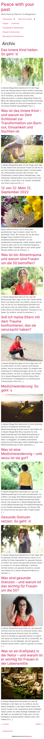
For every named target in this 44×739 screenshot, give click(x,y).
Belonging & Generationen (13, 36)
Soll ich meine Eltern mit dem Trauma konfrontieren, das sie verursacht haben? (20, 323)
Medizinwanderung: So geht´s (19, 388)
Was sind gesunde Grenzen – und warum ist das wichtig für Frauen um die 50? (21, 584)
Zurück (5, 724)
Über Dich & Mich (25, 19)
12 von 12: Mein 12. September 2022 (16, 190)
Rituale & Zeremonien (11, 32)
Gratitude (15, 23)
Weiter (39, 724)
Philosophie (7, 19)
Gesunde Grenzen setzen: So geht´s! (16, 519)
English (5, 23)
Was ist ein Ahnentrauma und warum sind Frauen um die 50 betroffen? (21, 259)
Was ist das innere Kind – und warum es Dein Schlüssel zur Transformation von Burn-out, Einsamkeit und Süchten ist (22, 121)
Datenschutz (8, 731)
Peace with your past (17, 7)
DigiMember (28, 736)
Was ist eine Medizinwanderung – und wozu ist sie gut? (21, 453)
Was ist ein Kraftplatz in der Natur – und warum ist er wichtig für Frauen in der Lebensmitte (22, 657)
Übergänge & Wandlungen (13, 28)
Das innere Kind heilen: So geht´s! (19, 52)
